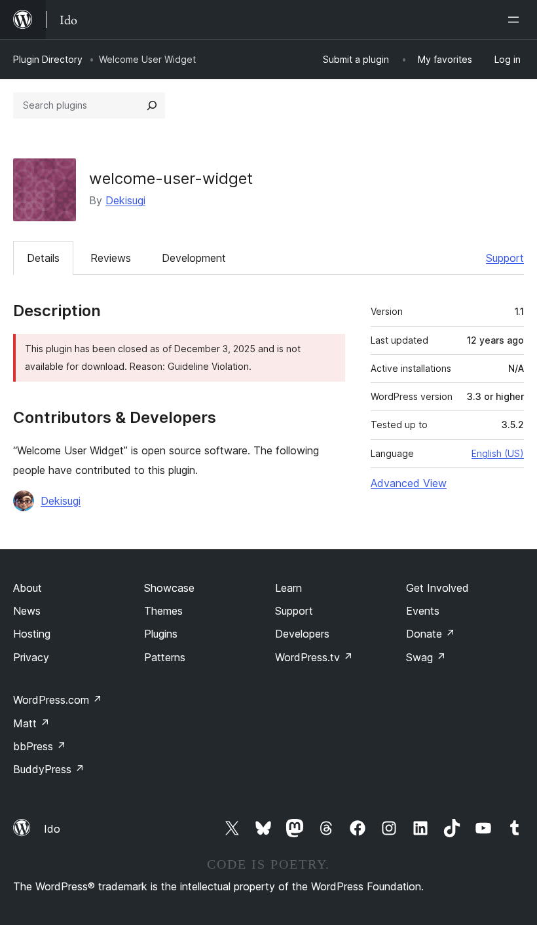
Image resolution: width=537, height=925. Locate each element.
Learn (288, 587)
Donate (430, 633)
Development (194, 257)
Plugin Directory (48, 59)
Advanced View (409, 483)
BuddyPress (48, 769)
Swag (426, 657)
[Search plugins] (152, 105)
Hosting (31, 633)
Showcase (169, 587)
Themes (163, 610)
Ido (52, 828)
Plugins (160, 633)
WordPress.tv (314, 657)
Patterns (164, 657)
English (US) (498, 453)
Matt (31, 723)
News (27, 610)
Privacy (31, 657)
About (27, 587)
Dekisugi (125, 200)
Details (43, 257)
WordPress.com (57, 699)
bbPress (39, 746)
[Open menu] (516, 19)
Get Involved (437, 587)
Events (422, 610)
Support (505, 257)
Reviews (110, 257)
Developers (302, 633)
